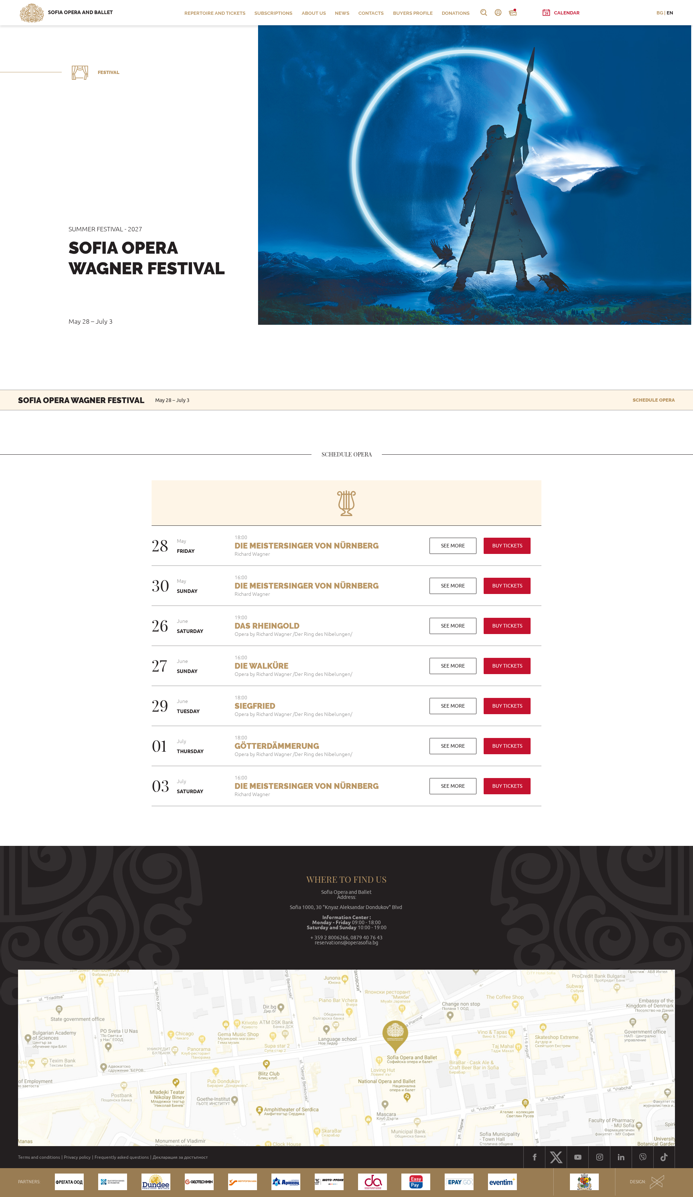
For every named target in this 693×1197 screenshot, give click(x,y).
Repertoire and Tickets (214, 13)
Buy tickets (507, 546)
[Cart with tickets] (512, 12)
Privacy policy (77, 1157)
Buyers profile (413, 13)
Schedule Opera (654, 400)
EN (670, 12)
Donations (456, 13)
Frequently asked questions (122, 1157)
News (342, 13)
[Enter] (498, 12)
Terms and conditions (39, 1157)
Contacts (371, 13)
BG (660, 12)
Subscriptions (273, 13)
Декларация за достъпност (180, 1157)
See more (453, 546)
